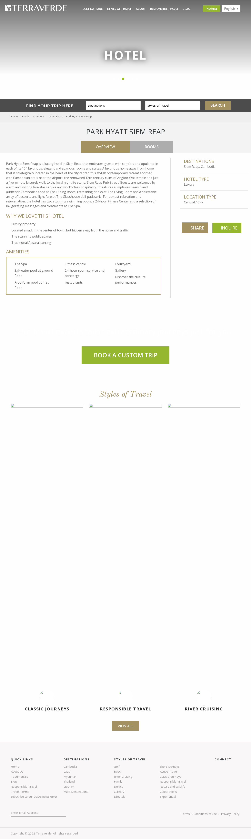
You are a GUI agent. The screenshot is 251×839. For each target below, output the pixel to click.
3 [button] (123, 79)
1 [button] (114, 79)
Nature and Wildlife (172, 786)
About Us (17, 771)
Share (197, 228)
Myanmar (70, 776)
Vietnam (69, 786)
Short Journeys (170, 766)
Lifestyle (120, 796)
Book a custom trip (125, 355)
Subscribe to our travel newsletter (34, 796)
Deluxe (118, 786)
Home (15, 766)
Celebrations (168, 792)
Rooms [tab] (152, 146)
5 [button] (132, 79)
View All (125, 726)
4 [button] (127, 79)
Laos (67, 771)
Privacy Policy (230, 814)
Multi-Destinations (76, 792)
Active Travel (168, 771)
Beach (118, 771)
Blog (14, 781)
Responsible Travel (164, 9)
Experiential (168, 796)
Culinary (119, 792)
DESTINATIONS (93, 9)
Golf (116, 766)
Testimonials (19, 776)
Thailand (69, 781)
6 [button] (137, 79)
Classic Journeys (47, 709)
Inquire (212, 8)
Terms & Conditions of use (199, 814)
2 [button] (118, 79)
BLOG (186, 9)
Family (118, 781)
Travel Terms (20, 792)
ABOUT (141, 9)
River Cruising (204, 709)
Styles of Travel (119, 9)
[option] (125, 56)
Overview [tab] (105, 146)
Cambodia (70, 766)
